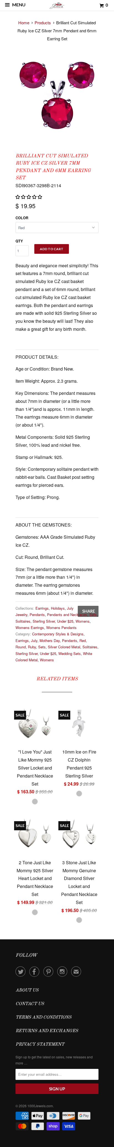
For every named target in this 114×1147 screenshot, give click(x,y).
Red (82, 640)
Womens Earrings (29, 627)
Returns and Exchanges (46, 1031)
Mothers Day (50, 640)
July (34, 640)
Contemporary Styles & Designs (58, 633)
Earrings (42, 608)
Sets (93, 614)
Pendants (37, 614)
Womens (83, 621)
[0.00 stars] (29, 197)
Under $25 (65, 621)
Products (43, 22)
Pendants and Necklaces (67, 614)
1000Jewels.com (40, 1105)
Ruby (32, 646)
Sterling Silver (44, 621)
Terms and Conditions (43, 1017)
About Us (26, 990)
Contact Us (29, 1004)
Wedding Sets (69, 653)
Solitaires (22, 621)
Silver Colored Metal (64, 646)
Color (21, 217)
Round (20, 646)
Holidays (58, 608)
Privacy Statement (39, 1044)
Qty (19, 241)
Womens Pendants (61, 627)
